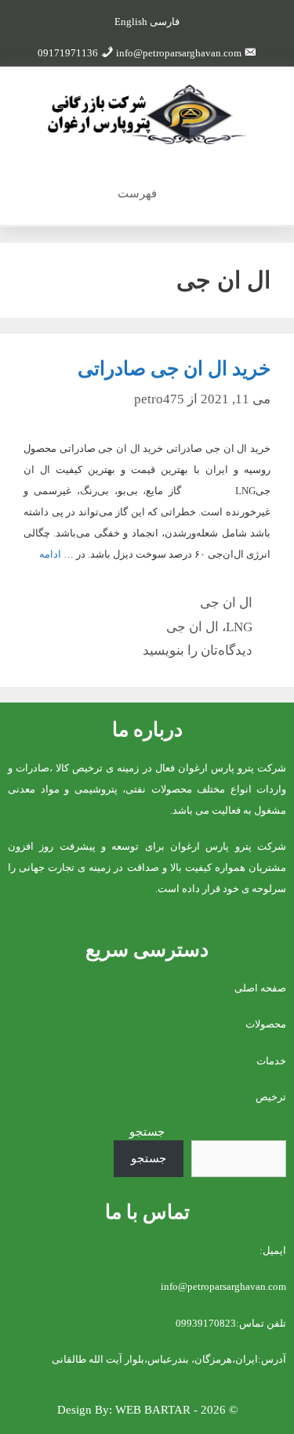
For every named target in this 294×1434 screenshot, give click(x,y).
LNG (239, 626)
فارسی (165, 21)
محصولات (265, 1024)
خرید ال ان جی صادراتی (174, 368)
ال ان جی (226, 602)
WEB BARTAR (153, 1409)
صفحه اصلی (260, 988)
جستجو (147, 1131)
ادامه (50, 554)
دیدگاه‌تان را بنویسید (197, 650)
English (130, 21)
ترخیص (271, 1097)
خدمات (271, 1061)
